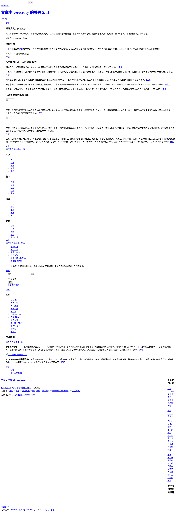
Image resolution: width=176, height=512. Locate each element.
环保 (12, 229)
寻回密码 (11, 285)
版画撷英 (14, 326)
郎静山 (13, 329)
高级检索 (5, 6)
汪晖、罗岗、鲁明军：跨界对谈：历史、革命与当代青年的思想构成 (170, 435)
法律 (12, 213)
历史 (12, 168)
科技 (12, 226)
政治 (12, 207)
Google (15, 395)
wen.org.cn (5, 18)
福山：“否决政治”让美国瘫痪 (18, 388)
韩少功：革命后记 (170, 413)
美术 (12, 182)
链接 (8, 367)
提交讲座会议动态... (19, 258)
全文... (121, 67)
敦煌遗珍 (14, 300)
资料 (12, 232)
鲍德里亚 (14, 320)
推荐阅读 (14, 237)
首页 (8, 23)
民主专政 (76, 391)
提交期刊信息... (17, 261)
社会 (12, 204)
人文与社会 (49, 510)
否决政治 (26, 391)
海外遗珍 (14, 306)
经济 (12, 210)
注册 (8, 49)
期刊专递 (14, 255)
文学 (12, 163)
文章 (8, 146)
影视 (12, 185)
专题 (8, 57)
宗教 (12, 171)
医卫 (12, 215)
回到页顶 (5, 507)
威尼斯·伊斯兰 (17, 323)
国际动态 (14, 250)
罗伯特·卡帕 (16, 314)
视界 (8, 290)
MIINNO (15, 510)
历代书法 (14, 309)
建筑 (12, 191)
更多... (13, 332)
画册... (141, 350)
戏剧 (12, 188)
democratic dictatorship (60, 391)
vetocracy (21, 380)
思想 (12, 166)
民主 (17, 391)
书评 (12, 235)
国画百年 (14, 303)
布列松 (13, 312)
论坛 (21, 49)
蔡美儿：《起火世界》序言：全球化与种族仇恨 (170, 397)
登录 (8, 271)
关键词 (11, 380)
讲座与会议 (15, 252)
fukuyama (36, 391)
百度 (20, 395)
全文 (40, 113)
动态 (8, 240)
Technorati (26, 395)
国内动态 (14, 247)
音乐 (12, 193)
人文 (12, 160)
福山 (11, 391)
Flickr (33, 395)
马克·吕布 (15, 317)
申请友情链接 (16, 373)
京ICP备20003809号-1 (28, 510)
